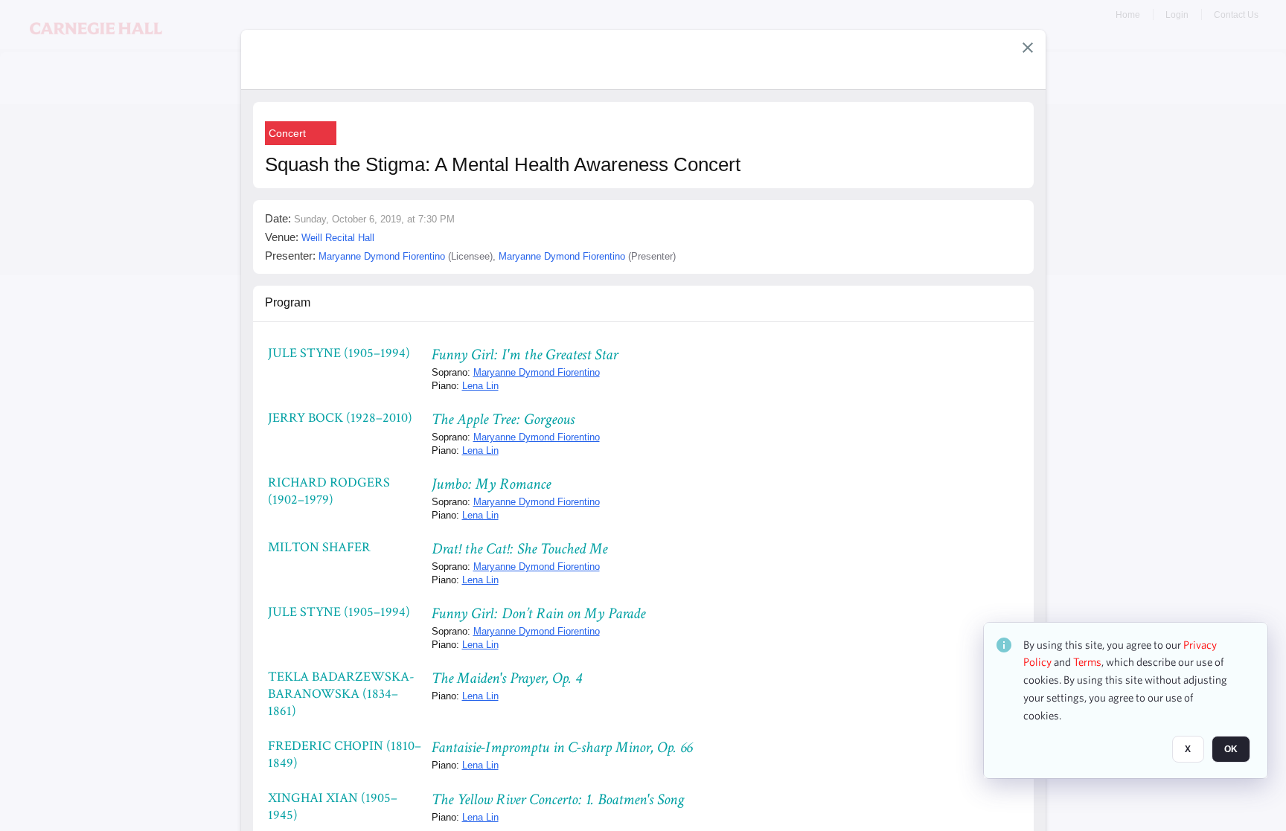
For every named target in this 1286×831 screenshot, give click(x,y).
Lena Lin (480, 385)
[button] (1028, 48)
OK (1231, 750)
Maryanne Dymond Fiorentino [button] (382, 256)
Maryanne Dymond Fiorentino (536, 372)
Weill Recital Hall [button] (337, 237)
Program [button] (287, 302)
